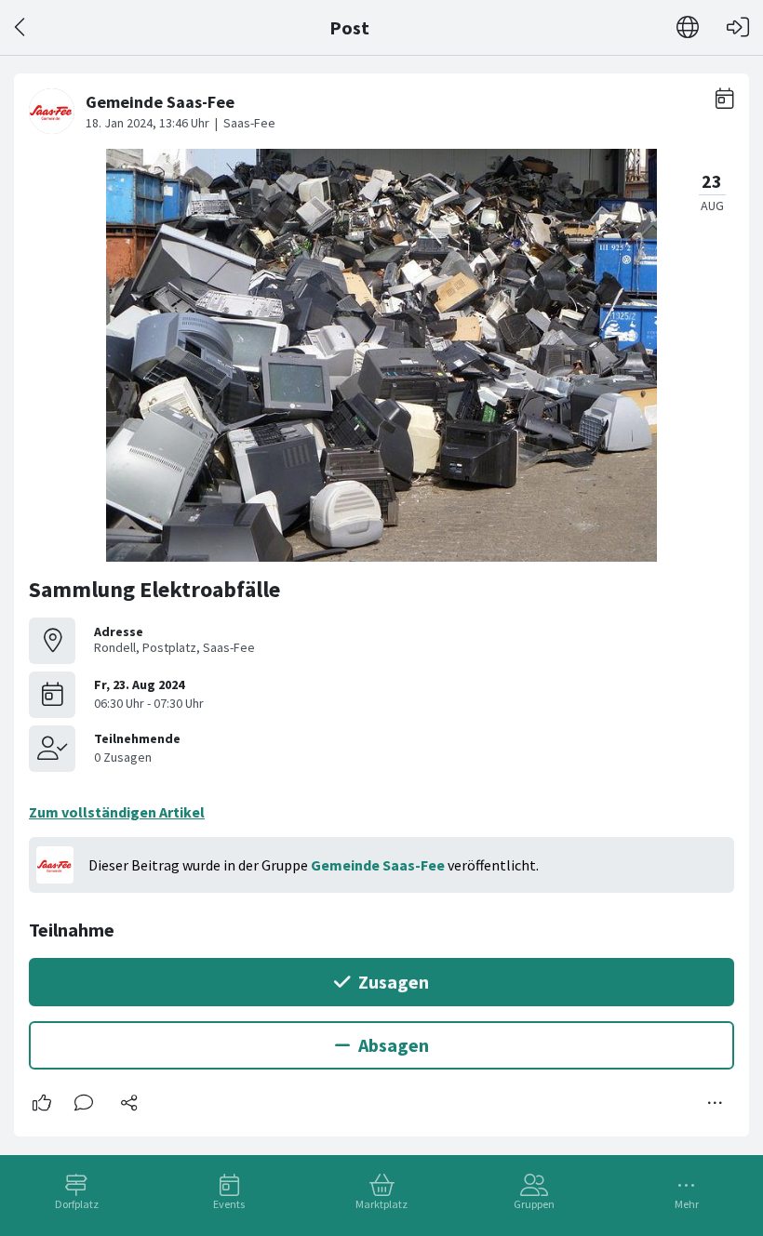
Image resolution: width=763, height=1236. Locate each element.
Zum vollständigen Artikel (117, 812)
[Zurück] (21, 27)
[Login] (738, 27)
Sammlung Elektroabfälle (154, 589)
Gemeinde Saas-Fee (378, 865)
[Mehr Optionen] (715, 1103)
